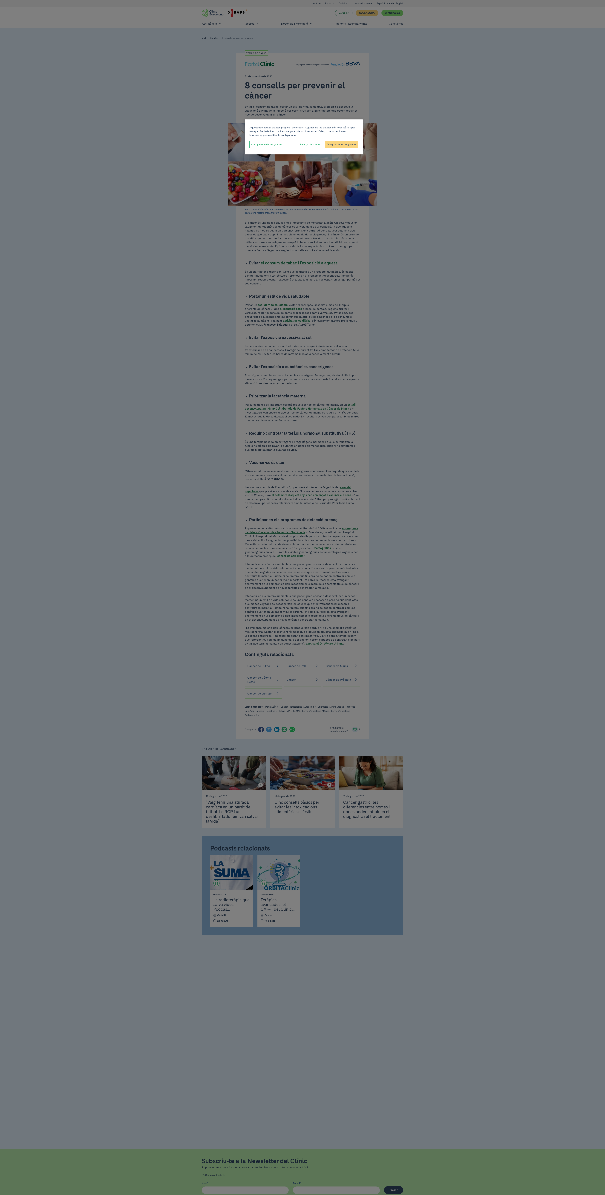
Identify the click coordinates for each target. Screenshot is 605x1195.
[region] (304, 136)
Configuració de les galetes (266, 144)
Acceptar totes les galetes (341, 144)
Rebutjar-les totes (310, 144)
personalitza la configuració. (279, 135)
